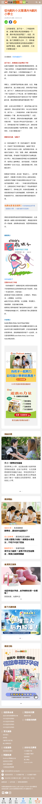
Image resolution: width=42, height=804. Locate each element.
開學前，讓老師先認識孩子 (16, 530)
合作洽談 (12, 782)
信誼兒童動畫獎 (8, 764)
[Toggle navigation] (2, 2)
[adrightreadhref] (21, 622)
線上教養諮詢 (7, 743)
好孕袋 (5, 737)
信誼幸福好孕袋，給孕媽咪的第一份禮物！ (21, 591)
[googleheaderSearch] (36, 2)
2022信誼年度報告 (8, 718)
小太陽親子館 (28, 751)
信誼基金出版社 (8, 751)
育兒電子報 (3, 802)
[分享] (6, 22)
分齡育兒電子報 (8, 740)
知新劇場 (26, 757)
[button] (26, 2)
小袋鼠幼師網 (30, 719)
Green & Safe (28, 762)
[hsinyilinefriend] (3, 793)
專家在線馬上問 (38, 802)
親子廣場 (16, 802)
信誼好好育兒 (9, 774)
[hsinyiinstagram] (10, 793)
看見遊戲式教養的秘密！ (21, 420)
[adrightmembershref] (21, 577)
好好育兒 (5, 735)
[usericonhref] (39, 2)
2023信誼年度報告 (8, 721)
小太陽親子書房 (29, 754)
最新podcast (23, 802)
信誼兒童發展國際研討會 (10, 716)
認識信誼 (4, 782)
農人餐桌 (26, 759)
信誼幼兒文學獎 (8, 761)
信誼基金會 (8, 712)
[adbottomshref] (21, 367)
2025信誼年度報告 (8, 727)
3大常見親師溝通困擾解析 (21, 384)
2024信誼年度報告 (8, 724)
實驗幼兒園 (27, 716)
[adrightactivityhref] (21, 674)
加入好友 (30, 802)
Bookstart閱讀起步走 (9, 758)
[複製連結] (15, 22)
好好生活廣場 (30, 747)
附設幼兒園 (29, 712)
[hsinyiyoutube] (6, 793)
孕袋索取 (10, 802)
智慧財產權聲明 (22, 782)
